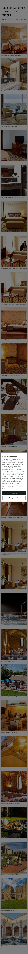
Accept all (14, 493)
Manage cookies (14, 498)
